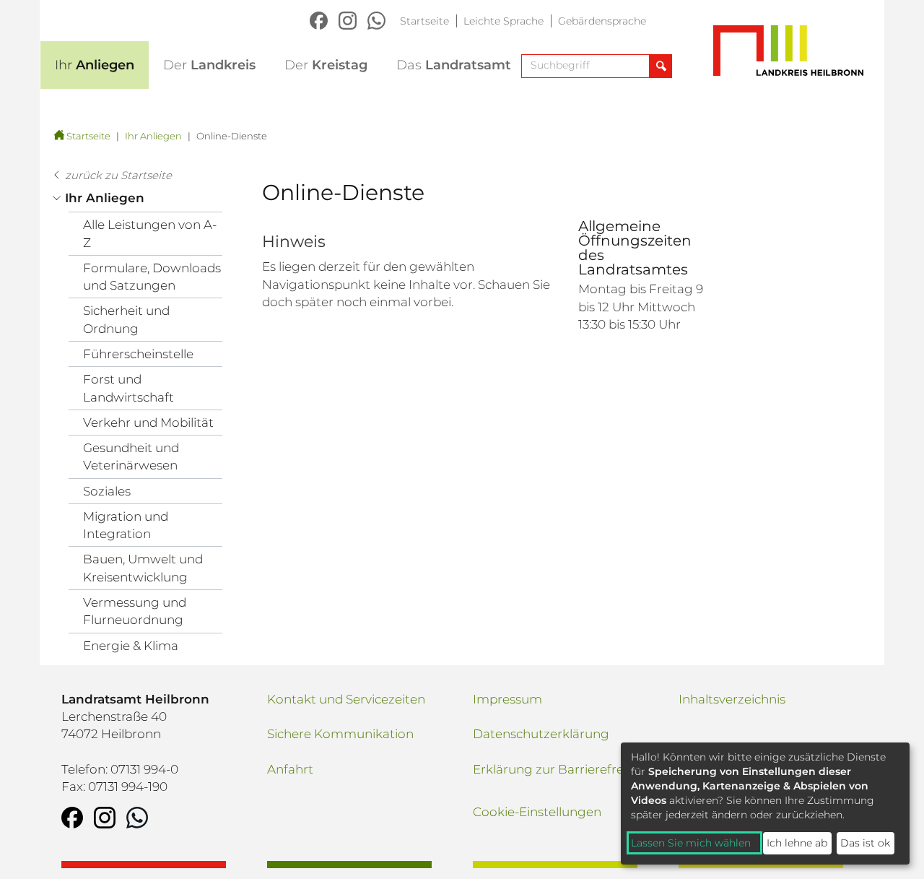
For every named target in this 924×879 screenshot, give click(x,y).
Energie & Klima (130, 645)
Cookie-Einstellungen (537, 812)
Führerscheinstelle (138, 354)
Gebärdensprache (602, 20)
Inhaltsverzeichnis (732, 699)
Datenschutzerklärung (541, 734)
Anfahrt (290, 769)
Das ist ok (865, 842)
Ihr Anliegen (153, 136)
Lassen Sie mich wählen (691, 842)
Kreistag (325, 65)
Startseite (424, 20)
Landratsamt (453, 65)
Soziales (107, 491)
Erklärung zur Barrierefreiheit (561, 769)
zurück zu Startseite (118, 175)
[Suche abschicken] (660, 66)
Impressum (507, 699)
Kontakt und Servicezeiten (346, 699)
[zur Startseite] (57, 136)
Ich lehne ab (797, 842)
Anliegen (94, 65)
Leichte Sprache (503, 20)
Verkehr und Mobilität (148, 422)
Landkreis (209, 65)
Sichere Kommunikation (340, 734)
